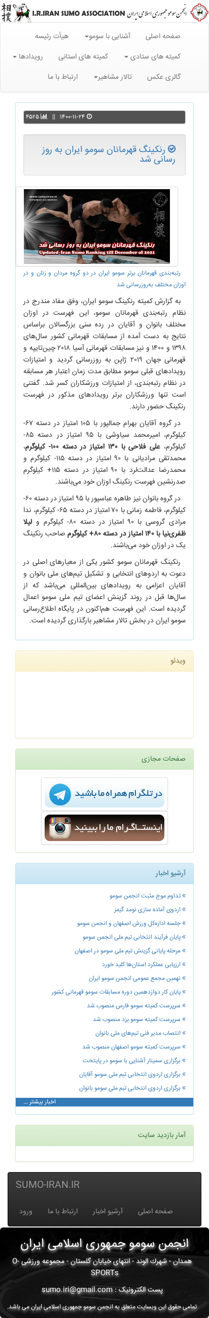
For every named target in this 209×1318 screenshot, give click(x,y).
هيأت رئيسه (51, 36)
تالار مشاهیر (115, 77)
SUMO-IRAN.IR (48, 1185)
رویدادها (30, 57)
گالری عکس (164, 77)
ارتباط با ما (63, 77)
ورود (25, 1211)
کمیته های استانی (83, 57)
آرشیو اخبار (108, 1211)
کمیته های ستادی (154, 57)
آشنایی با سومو (109, 36)
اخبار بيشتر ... (39, 1102)
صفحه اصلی (163, 36)
